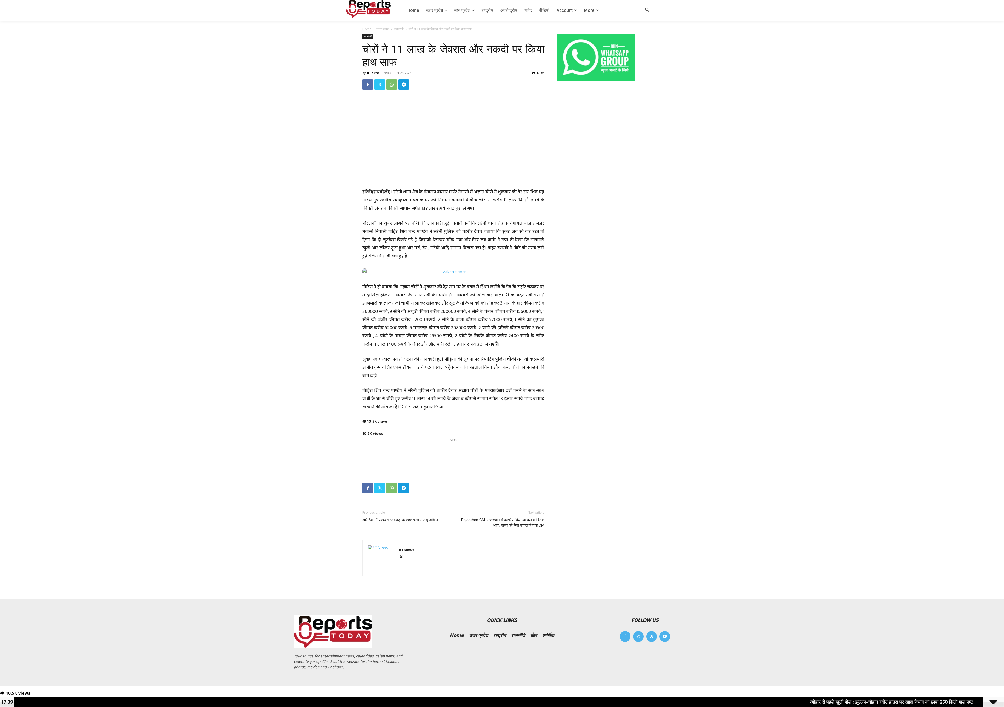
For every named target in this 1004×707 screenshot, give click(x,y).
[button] (647, 10)
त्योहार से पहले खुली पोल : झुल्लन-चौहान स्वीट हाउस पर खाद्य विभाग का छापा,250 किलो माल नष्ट (848, 702)
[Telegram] (403, 84)
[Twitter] (379, 84)
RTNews (373, 73)
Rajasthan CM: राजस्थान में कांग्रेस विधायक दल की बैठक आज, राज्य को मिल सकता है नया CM (502, 523)
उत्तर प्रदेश (382, 29)
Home (367, 29)
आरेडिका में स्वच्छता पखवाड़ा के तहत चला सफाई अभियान (401, 520)
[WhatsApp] (391, 84)
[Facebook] (367, 84)
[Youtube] (664, 636)
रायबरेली (399, 29)
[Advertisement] (453, 450)
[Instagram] (638, 636)
